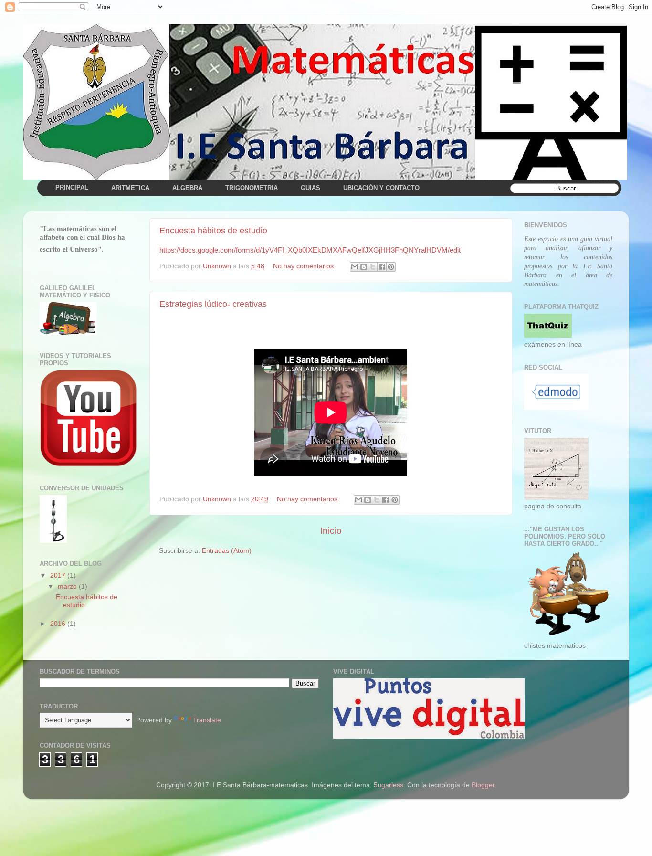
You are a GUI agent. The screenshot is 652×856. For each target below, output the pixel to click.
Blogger (483, 785)
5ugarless (388, 785)
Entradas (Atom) (227, 550)
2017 (58, 575)
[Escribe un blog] (363, 267)
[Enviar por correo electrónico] (354, 267)
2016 (58, 623)
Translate (207, 720)
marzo (68, 586)
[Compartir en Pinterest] (391, 267)
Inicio (331, 531)
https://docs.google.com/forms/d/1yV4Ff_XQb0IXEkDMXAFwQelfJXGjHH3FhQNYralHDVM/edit (310, 250)
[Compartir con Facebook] (382, 267)
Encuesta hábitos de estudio (213, 230)
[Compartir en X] (373, 267)
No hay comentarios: (305, 266)
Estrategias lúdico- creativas (213, 304)
